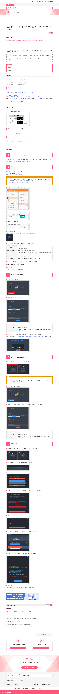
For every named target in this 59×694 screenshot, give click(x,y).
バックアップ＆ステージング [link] (30, 47)
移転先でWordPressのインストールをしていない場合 (18, 129)
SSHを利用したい (10, 267)
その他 (24, 17)
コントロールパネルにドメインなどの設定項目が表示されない (17, 182)
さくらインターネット (38, 684)
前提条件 (9, 67)
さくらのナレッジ (17, 684)
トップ (7, 17)
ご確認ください (10, 88)
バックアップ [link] (18, 187)
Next (52, 4)
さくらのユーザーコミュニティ (10, 684)
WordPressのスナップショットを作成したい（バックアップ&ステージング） (21, 92)
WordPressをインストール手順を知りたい (14, 133)
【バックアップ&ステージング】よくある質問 (15, 101)
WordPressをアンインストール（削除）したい (15, 615)
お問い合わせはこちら (29, 667)
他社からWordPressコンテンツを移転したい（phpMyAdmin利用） (19, 624)
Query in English (25, 680)
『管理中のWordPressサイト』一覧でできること (16, 621)
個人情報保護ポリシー (26, 688)
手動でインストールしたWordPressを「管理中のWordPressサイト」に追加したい (21, 618)
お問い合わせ (40, 1)
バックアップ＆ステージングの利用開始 (19, 155)
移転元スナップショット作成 (17, 274)
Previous (52, 5)
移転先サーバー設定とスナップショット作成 (20, 357)
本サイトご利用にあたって (18, 688)
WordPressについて (19, 17)
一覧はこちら (18, 648)
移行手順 (9, 70)
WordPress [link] (15, 47)
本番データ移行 (14, 443)
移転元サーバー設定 (15, 167)
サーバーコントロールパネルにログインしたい (15, 174)
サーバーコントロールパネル (13, 171)
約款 (44, 688)
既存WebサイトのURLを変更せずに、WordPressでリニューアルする (19, 611)
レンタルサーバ (12, 17)
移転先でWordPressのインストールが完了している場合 (18, 137)
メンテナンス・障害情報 (49, 1)
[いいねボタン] (49, 33)
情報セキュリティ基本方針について (37, 688)
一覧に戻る (44, 634)
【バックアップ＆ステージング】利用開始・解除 (14, 159)
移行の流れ (10, 68)
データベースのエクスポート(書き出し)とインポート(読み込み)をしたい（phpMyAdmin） (23, 96)
